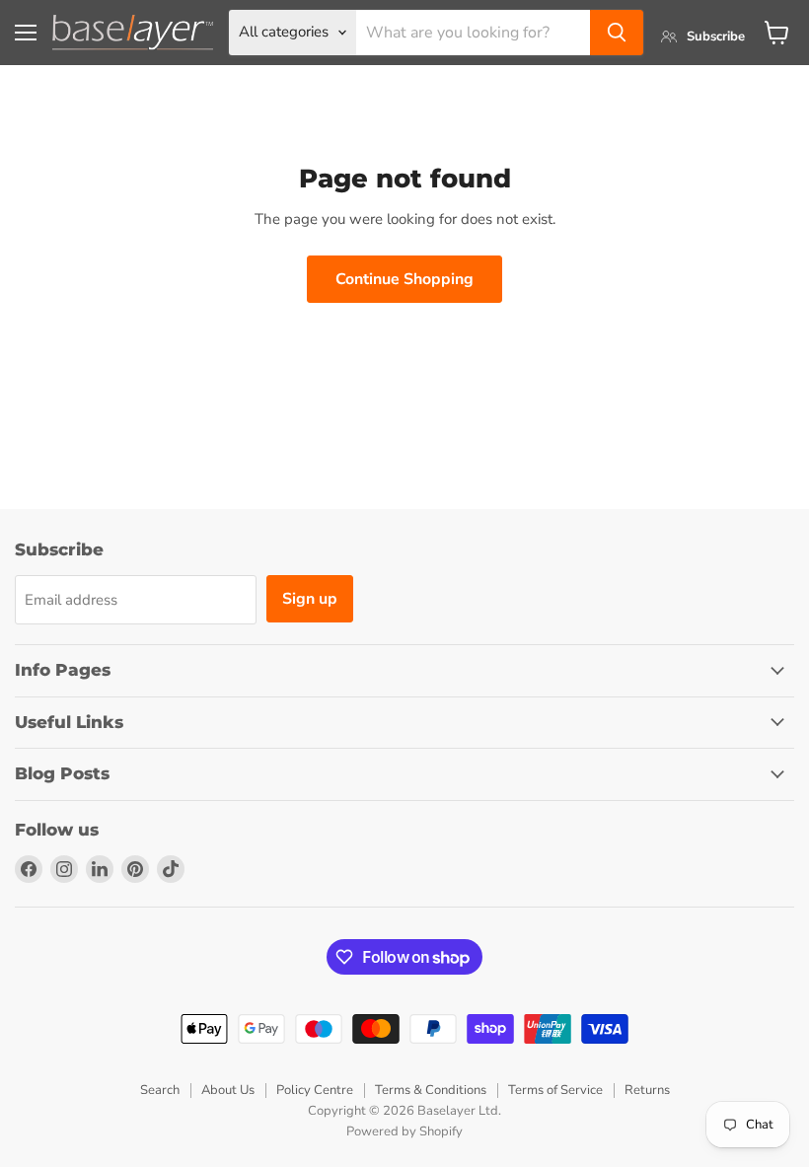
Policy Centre (314, 1090)
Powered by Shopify (404, 1131)
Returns (647, 1090)
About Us (228, 1090)
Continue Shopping (404, 279)
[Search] (616, 32)
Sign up (309, 599)
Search (160, 1090)
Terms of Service (555, 1090)
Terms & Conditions (430, 1090)
